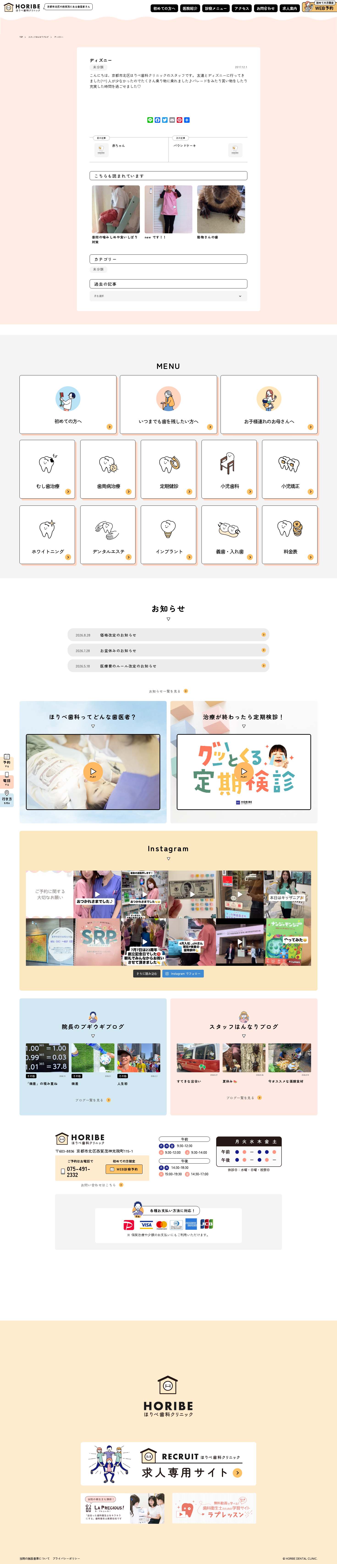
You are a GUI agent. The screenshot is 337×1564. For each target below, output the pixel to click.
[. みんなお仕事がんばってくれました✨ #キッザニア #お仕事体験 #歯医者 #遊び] (192, 894)
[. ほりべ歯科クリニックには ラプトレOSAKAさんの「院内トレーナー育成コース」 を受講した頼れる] (97, 942)
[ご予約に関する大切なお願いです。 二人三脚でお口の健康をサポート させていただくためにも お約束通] (49, 894)
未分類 (98, 67)
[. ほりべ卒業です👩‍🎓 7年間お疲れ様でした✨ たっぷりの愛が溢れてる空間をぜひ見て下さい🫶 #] (97, 894)
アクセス (242, 8)
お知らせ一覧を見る (165, 691)
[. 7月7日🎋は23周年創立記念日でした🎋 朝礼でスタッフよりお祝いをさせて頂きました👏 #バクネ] (144, 942)
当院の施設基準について (34, 1558)
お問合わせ (266, 8)
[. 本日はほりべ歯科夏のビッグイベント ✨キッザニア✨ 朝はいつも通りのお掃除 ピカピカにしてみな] (287, 894)
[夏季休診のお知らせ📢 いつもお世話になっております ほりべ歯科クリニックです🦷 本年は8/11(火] (49, 942)
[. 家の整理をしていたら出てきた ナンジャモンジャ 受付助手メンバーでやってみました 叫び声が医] (287, 942)
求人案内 (289, 8)
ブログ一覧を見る (89, 1100)
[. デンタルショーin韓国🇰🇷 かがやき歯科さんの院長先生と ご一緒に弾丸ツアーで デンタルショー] (239, 942)
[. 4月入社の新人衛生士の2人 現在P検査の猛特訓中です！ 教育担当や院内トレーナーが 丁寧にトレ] (192, 942)
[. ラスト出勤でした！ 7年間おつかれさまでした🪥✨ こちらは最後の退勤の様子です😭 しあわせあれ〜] (144, 894)
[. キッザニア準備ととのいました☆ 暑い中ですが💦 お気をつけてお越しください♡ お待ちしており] (239, 894)
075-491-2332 (78, 1171)
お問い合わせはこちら (98, 1185)
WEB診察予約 (127, 1169)
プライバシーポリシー (66, 1558)
